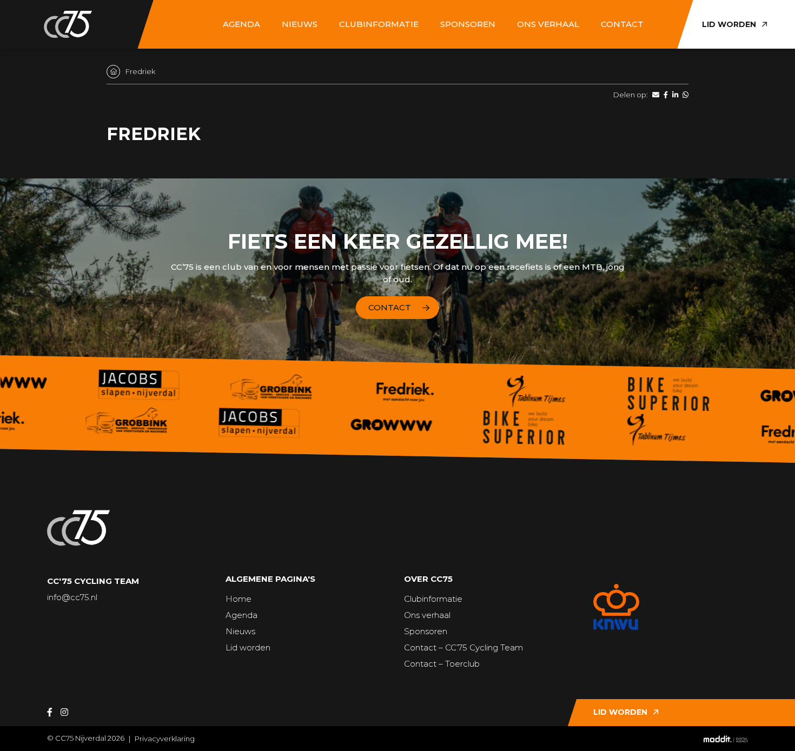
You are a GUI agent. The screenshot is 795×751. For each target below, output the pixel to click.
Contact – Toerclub (442, 664)
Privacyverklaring (165, 738)
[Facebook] (49, 712)
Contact (622, 24)
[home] (67, 24)
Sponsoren (467, 24)
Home (238, 599)
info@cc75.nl (72, 597)
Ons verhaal (548, 24)
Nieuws (299, 24)
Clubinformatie (379, 24)
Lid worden (248, 647)
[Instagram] (64, 712)
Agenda (241, 24)
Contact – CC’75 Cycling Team (463, 647)
